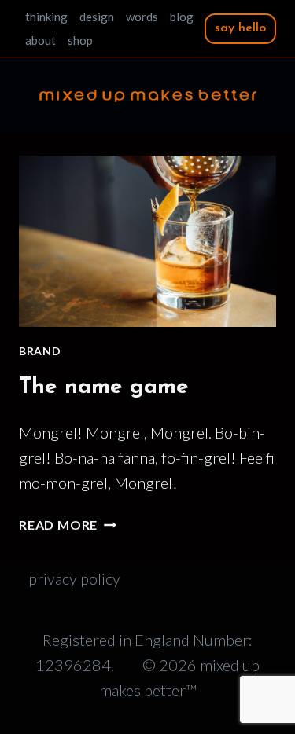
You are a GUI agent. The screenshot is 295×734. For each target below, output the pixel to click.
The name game (104, 387)
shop (80, 40)
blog (182, 16)
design (96, 16)
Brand (40, 351)
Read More (67, 524)
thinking (46, 16)
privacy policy (74, 578)
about (40, 40)
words (142, 16)
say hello (240, 28)
